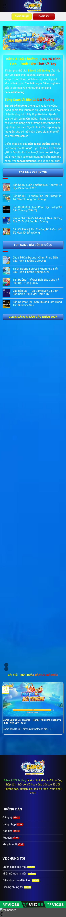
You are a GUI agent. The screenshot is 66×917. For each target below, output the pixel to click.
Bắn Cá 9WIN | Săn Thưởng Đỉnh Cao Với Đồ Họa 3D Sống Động (37, 231)
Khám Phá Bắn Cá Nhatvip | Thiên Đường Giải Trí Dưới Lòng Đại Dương (37, 220)
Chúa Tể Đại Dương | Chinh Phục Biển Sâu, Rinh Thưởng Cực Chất (35, 259)
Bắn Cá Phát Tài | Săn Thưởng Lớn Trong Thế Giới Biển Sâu (37, 303)
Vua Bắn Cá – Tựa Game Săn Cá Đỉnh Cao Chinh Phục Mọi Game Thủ (35, 292)
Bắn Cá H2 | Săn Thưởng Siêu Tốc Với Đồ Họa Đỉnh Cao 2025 (37, 186)
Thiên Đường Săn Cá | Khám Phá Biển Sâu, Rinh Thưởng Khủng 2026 (35, 270)
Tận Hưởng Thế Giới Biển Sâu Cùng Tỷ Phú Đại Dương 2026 (36, 281)
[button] (5, 6)
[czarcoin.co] (33, 6)
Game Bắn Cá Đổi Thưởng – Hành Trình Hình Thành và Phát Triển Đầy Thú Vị (32, 721)
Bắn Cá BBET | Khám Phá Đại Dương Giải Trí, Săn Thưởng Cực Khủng (37, 197)
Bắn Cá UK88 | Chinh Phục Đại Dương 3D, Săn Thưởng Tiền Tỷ (37, 209)
